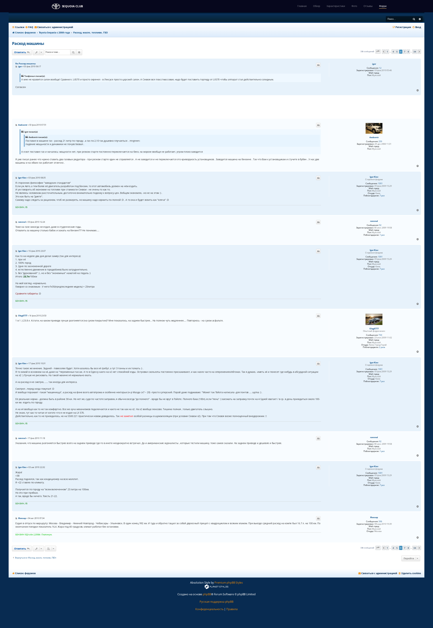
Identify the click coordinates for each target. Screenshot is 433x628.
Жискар (374, 517)
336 (380, 521)
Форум (382, 6)
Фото (354, 6)
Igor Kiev (374, 177)
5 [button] (397, 51)
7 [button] (404, 51)
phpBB (207, 594)
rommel (374, 221)
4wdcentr (374, 137)
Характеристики (336, 6)
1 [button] (387, 51)
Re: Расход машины (25, 63)
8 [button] (408, 51)
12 (380, 68)
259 (380, 141)
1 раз (382, 235)
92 (380, 225)
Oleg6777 (374, 329)
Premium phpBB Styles (228, 582)
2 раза (382, 347)
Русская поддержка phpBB (216, 602)
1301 (380, 183)
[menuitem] (29, 27)
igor (374, 64)
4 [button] (393, 51)
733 (380, 335)
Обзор (316, 6)
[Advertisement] (216, 107)
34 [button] (414, 51)
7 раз (382, 195)
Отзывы (368, 6)
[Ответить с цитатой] (318, 65)
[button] (378, 51)
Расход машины (28, 43)
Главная (302, 6)
